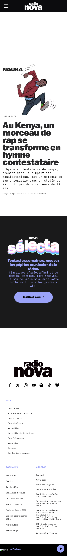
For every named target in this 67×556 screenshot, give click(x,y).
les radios (13, 408)
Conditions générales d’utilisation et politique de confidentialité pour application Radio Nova (48, 514)
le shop (12, 448)
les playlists (15, 423)
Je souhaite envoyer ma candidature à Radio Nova (48, 503)
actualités (13, 428)
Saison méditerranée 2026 (16, 517)
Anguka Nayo (9, 116)
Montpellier (12, 524)
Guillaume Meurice (15, 492)
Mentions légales (45, 485)
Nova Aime (11, 475)
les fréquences (16, 438)
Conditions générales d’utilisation (47, 495)
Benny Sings (12, 530)
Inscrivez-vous (32, 296)
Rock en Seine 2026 (16, 510)
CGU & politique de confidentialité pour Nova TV (47, 526)
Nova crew (41, 480)
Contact (40, 475)
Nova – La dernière (46, 489)
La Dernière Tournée (46, 533)
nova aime (13, 443)
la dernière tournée (19, 453)
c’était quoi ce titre (20, 413)
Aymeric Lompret (14, 504)
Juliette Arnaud (14, 498)
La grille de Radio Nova (21, 433)
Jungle (9, 481)
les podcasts (15, 418)
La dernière (12, 487)
